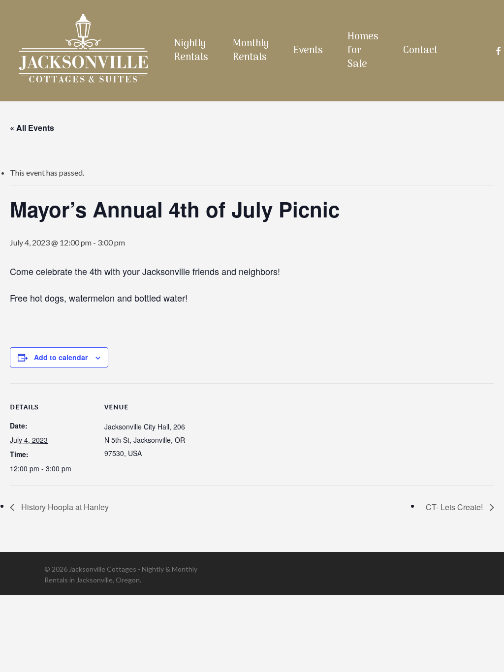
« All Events (32, 127)
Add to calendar (61, 357)
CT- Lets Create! (455, 507)
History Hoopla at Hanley (64, 507)
